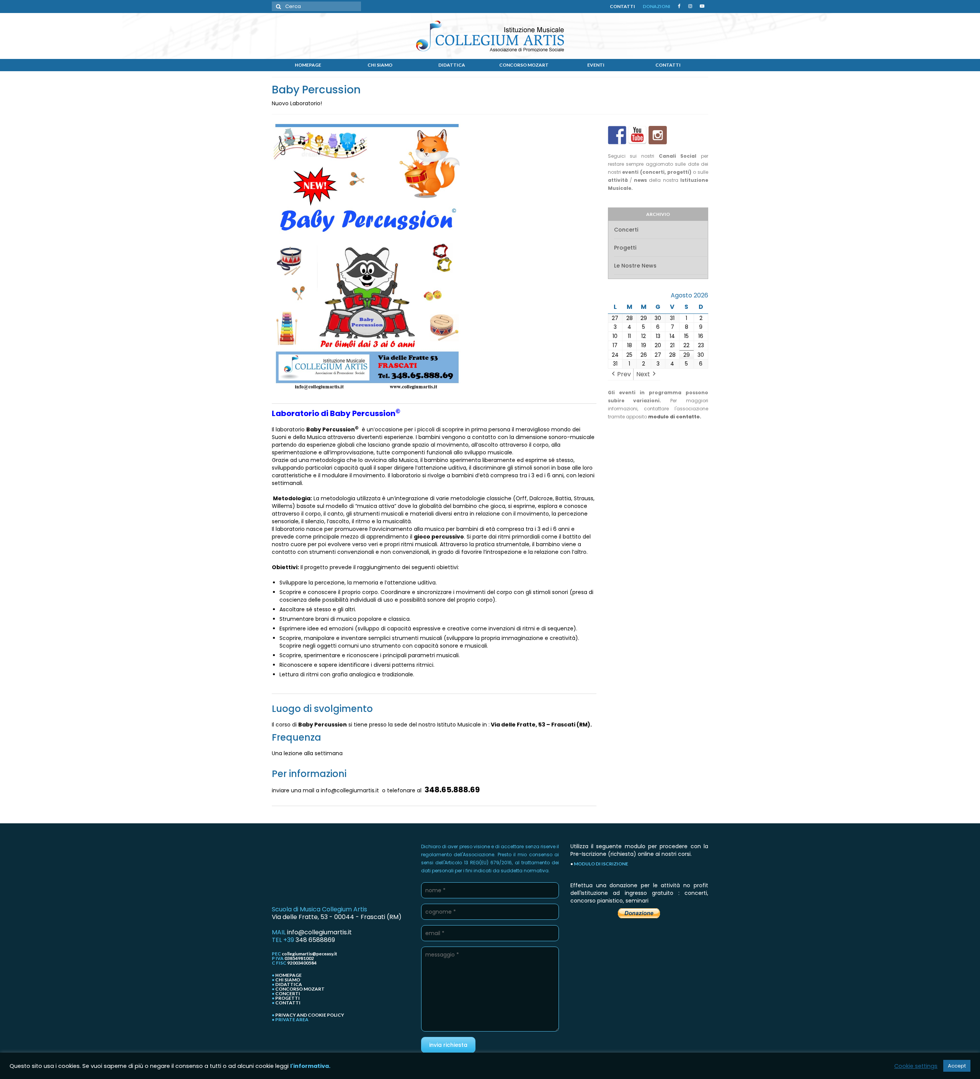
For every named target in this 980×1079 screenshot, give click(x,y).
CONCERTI (287, 993)
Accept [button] (957, 1065)
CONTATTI (288, 1003)
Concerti (626, 229)
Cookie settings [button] (916, 1066)
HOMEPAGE (288, 975)
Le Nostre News (635, 265)
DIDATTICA (288, 984)
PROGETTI (287, 998)
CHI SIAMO (287, 980)
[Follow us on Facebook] (617, 135)
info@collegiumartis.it (319, 932)
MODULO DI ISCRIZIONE (601, 864)
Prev (624, 374)
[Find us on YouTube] (637, 135)
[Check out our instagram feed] (657, 135)
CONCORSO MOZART (300, 989)
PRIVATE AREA (292, 1019)
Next (643, 374)
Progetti (625, 247)
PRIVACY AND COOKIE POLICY (309, 1015)
